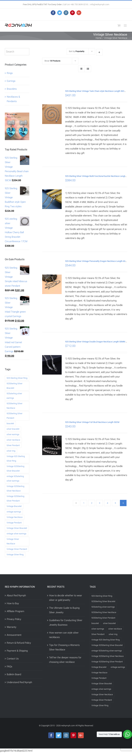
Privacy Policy (14, 619)
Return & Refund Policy (19, 642)
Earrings (11, 81)
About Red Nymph (16, 595)
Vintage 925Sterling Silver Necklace (15, 488)
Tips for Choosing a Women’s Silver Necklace (64, 647)
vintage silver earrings (16, 533)
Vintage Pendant (14, 522)
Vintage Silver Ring (15, 554)
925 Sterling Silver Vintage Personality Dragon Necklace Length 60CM (96, 261)
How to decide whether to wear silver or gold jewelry (65, 597)
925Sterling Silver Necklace (14, 405)
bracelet (10, 423)
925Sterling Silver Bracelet (14, 385)
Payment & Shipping (17, 650)
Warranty (11, 627)
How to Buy (13, 603)
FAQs (9, 666)
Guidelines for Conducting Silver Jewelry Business (65, 622)
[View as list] (88, 69)
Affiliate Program (15, 611)
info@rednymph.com (99, 4)
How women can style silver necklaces (64, 635)
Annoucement (14, 635)
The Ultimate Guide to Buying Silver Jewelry (64, 610)
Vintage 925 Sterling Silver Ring (16, 458)
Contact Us (13, 658)
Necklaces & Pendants (13, 99)
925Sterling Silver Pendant (14, 415)
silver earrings (13, 434)
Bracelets (12, 88)
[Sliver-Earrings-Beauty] (17, 114)
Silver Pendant (13, 445)
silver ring (11, 451)
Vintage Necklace (15, 517)
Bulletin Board (14, 674)
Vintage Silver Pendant (17, 549)
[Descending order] (99, 52)
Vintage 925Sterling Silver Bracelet (15, 468)
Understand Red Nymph (19, 682)
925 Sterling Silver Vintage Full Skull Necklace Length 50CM (92, 422)
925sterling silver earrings (14, 395)
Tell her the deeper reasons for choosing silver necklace (65, 659)
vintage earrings (14, 511)
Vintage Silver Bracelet (17, 528)
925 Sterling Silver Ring (17, 378)
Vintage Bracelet (14, 506)
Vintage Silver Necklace (13, 541)
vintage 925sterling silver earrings (15, 478)
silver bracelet (13, 429)
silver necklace (13, 440)
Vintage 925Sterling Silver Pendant (15, 498)
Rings (10, 73)
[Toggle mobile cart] (119, 25)
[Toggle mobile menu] (125, 25)
